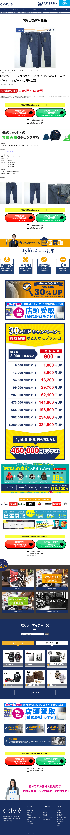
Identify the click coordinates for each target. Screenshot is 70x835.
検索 (46, 634)
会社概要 (45, 814)
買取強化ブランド (61, 819)
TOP (5, 9)
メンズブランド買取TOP (5, 12)
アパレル (12, 70)
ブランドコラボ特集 (62, 817)
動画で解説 (29, 821)
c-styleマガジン (30, 819)
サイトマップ (46, 810)
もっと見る (35, 693)
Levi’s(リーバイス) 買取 (17, 12)
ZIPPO (58, 825)
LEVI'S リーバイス (11, 151)
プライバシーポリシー (48, 817)
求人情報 (45, 812)
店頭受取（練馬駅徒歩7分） (33, 817)
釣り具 (58, 823)
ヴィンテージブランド (62, 821)
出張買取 (45, 9)
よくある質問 (64, 9)
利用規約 (45, 815)
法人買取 (59, 810)
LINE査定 (59, 812)
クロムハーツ (60, 827)
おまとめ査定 (60, 814)
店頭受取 (55, 9)
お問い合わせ (46, 819)
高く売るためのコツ (62, 815)
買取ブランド (15, 9)
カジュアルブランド (31, 70)
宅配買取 (35, 9)
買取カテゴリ (25, 9)
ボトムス (20, 70)
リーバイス (11, 73)
